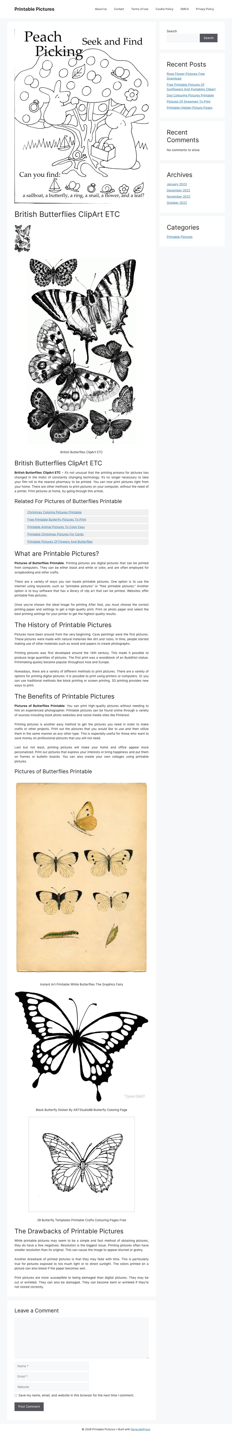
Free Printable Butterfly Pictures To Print (56, 519)
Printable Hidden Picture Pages (189, 108)
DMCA (185, 9)
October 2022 (177, 203)
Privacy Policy (205, 9)
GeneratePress (140, 1429)
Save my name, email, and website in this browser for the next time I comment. (76, 1395)
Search (172, 31)
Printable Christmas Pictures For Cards (55, 534)
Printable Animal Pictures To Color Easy (56, 527)
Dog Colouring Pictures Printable (190, 95)
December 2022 (178, 190)
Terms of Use (139, 9)
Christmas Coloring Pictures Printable (54, 512)
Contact (119, 9)
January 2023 (177, 184)
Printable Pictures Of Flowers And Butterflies (60, 541)
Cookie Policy (164, 9)
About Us (101, 9)
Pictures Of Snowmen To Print (188, 101)
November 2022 (178, 196)
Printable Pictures (34, 9)
